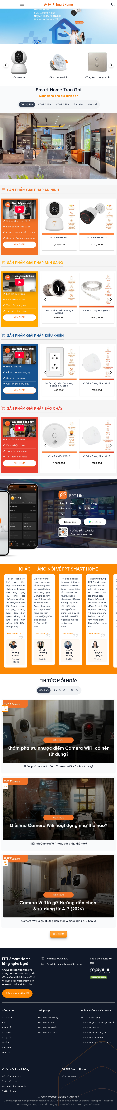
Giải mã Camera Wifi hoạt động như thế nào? (58, 843)
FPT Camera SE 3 (59, 238)
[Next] (111, 64)
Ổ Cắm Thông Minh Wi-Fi (96, 383)
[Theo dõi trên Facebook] (92, 970)
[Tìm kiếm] (113, 4)
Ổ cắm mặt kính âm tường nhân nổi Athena (59, 384)
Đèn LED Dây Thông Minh (96, 310)
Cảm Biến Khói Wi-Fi (59, 456)
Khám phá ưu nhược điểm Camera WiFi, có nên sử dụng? (58, 766)
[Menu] (22, 4)
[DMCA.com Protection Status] (98, 977)
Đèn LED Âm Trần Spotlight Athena (59, 311)
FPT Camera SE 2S (97, 238)
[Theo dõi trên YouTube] (108, 970)
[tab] (27, 104)
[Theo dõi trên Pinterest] (97, 970)
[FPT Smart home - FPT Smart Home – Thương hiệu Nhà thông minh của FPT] (58, 4)
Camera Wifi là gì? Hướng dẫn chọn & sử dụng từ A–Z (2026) (58, 921)
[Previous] (6, 64)
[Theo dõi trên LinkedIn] (102, 970)
